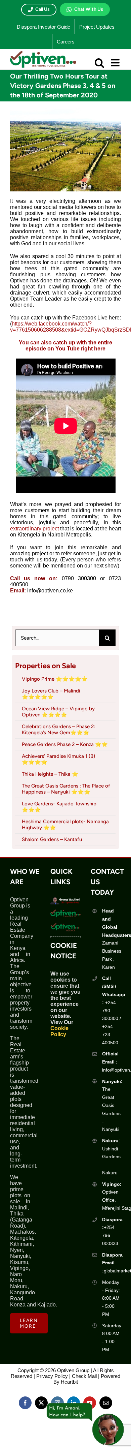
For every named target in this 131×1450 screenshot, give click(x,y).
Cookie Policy (59, 1031)
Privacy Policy (52, 1376)
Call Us (42, 9)
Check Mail (84, 1376)
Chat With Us (88, 9)
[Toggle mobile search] (99, 63)
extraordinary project (34, 528)
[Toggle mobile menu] (116, 63)
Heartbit (69, 1382)
